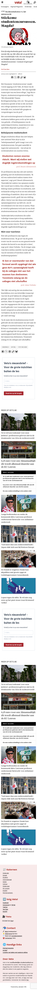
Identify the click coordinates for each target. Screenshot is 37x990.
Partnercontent (8, 893)
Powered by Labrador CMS (18, 987)
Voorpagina (5, 7)
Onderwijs (28, 7)
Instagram (6, 905)
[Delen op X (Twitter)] (15, 77)
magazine (9, 948)
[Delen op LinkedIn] (18, 77)
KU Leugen (6, 888)
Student (5, 877)
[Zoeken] (34, 2)
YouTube (5, 909)
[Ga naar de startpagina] (18, 2)
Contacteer (8, 938)
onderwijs (5, 347)
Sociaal (5, 875)
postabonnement (17, 936)
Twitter (5, 907)
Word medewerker (28, 3)
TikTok (13, 905)
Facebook (6, 903)
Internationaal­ (7, 880)
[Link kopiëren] (21, 77)
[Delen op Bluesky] (24, 77)
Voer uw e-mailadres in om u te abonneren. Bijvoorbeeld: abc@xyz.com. (18, 386)
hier (10, 978)
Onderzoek (6, 886)
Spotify (5, 912)
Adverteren (8, 934)
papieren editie (22, 952)
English (5, 891)
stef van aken (22, 347)
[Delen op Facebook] (12, 77)
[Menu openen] (2, 2)
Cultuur (5, 884)
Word (6, 931)
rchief (5, 950)
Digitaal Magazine (17, 7)
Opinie (5, 882)
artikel (13, 347)
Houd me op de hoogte (14, 393)
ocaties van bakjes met (10, 952)
